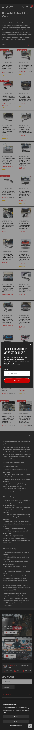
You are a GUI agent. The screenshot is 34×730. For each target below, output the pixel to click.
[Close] (31, 344)
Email (6, 369)
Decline (16, 721)
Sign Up (17, 381)
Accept (16, 717)
